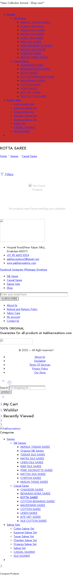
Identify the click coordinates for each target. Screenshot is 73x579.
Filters (8, 174)
